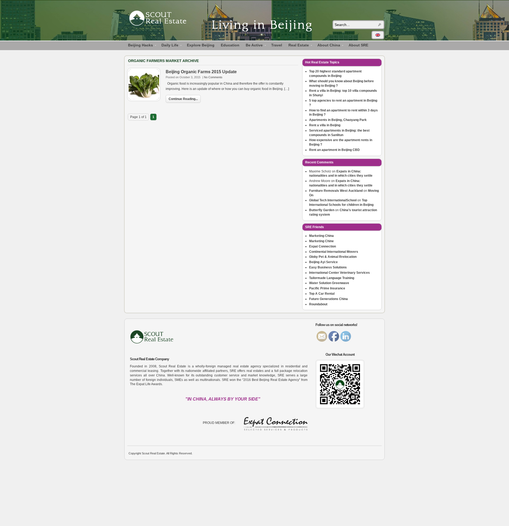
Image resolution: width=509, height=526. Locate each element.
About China (327, 46)
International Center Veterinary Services (339, 273)
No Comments (213, 77)
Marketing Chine (321, 241)
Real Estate (297, 46)
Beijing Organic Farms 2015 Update (201, 71)
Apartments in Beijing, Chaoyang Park (338, 120)
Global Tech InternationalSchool (333, 200)
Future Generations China (328, 299)
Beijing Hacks (139, 46)
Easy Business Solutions (328, 267)
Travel (276, 45)
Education (230, 45)
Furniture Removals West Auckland (336, 191)
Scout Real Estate (160, 19)
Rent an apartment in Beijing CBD (334, 150)
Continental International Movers (333, 252)
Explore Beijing (200, 45)
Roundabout (318, 304)
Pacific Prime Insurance (327, 288)
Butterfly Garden (321, 210)
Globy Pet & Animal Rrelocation (333, 257)
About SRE (358, 45)
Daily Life (168, 46)
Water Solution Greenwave (329, 283)
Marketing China (321, 236)
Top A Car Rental (322, 293)
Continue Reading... (183, 99)
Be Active (253, 46)
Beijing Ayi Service (323, 262)
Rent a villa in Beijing (324, 125)
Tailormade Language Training (331, 278)
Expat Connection (322, 246)
